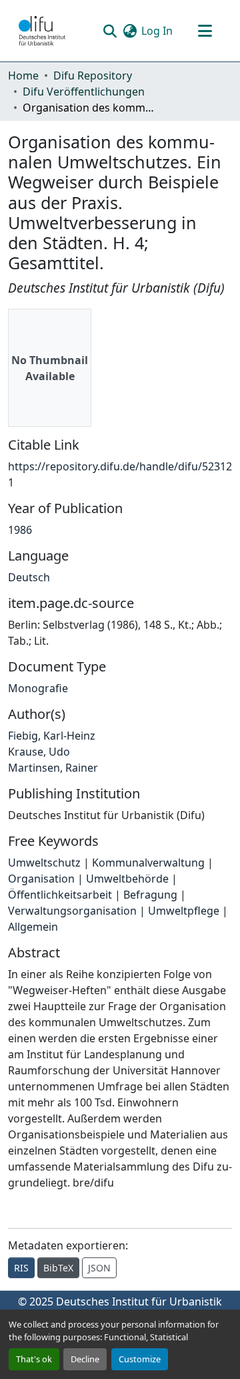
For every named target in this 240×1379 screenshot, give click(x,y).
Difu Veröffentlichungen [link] (84, 91)
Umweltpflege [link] (183, 910)
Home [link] (23, 75)
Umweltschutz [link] (44, 862)
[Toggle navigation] (204, 30)
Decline (85, 1359)
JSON (99, 1267)
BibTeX (58, 1267)
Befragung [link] (150, 894)
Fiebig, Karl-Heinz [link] (51, 735)
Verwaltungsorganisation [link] (72, 910)
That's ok (34, 1359)
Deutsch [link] (29, 577)
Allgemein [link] (33, 926)
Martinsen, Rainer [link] (53, 767)
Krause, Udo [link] (39, 751)
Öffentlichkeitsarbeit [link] (60, 894)
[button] (42, 30)
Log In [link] (157, 30)
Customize (140, 1359)
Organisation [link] (41, 878)
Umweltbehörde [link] (127, 878)
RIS (21, 1267)
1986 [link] (20, 529)
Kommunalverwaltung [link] (148, 862)
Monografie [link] (38, 688)
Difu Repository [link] (92, 75)
